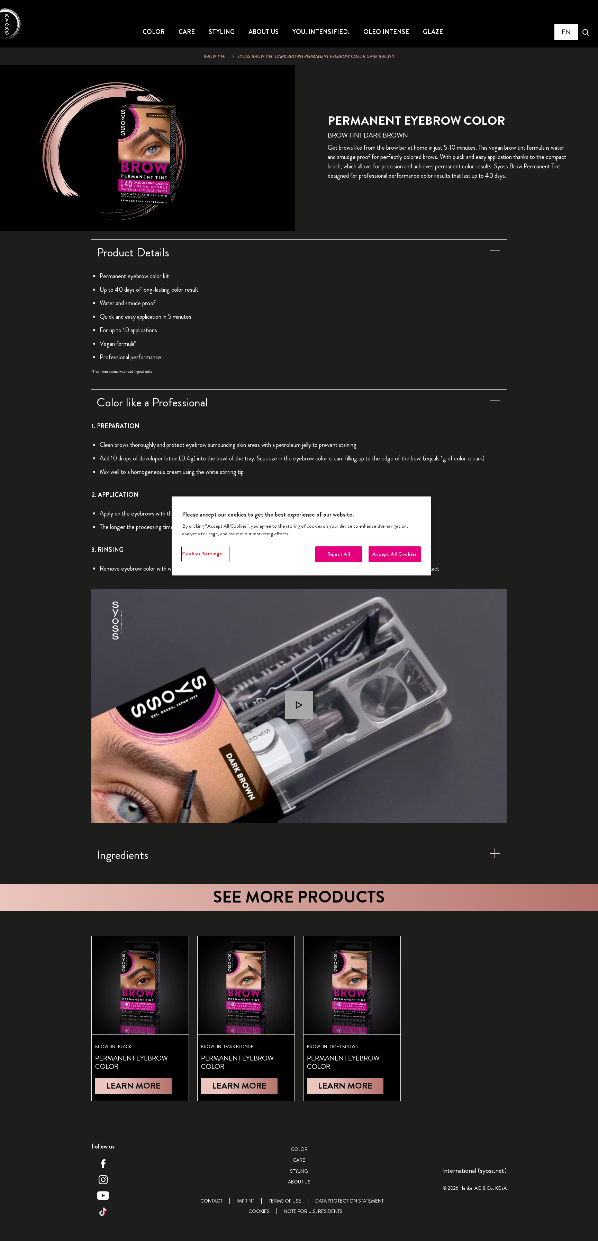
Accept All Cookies (394, 554)
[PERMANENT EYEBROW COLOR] (140, 1018)
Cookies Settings (202, 553)
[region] (301, 536)
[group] (147, 148)
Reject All (338, 554)
